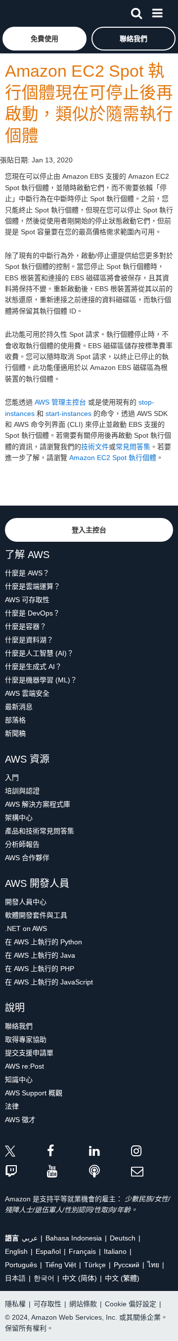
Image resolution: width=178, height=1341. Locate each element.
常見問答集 (133, 447)
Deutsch (122, 1238)
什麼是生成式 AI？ (33, 666)
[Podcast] (110, 1172)
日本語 (15, 1278)
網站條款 (83, 1304)
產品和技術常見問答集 (39, 831)
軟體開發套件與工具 (36, 915)
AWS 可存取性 (27, 600)
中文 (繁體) (122, 1278)
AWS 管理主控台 (60, 402)
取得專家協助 (25, 1039)
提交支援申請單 (29, 1053)
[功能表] (157, 11)
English (16, 1251)
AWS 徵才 (20, 1120)
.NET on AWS (26, 928)
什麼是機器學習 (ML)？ (41, 680)
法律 (12, 1106)
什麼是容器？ (25, 626)
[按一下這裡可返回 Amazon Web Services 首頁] (25, 12)
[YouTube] (68, 1172)
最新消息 (19, 707)
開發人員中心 (25, 902)
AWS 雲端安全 (27, 693)
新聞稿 (15, 733)
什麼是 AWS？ (27, 573)
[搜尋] (136, 11)
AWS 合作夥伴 (27, 858)
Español (48, 1251)
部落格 (15, 720)
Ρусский (126, 1265)
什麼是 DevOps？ (32, 613)
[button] (44, 39)
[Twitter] (26, 1152)
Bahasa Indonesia (73, 1238)
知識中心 (19, 1079)
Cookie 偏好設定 (130, 1304)
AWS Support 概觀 (33, 1093)
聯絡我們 (19, 1026)
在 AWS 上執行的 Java (40, 955)
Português (21, 1265)
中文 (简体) (79, 1278)
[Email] (152, 1172)
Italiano (115, 1251)
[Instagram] (152, 1152)
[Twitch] (26, 1172)
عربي (30, 1238)
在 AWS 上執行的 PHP (39, 969)
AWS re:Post (24, 1066)
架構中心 (19, 818)
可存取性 (47, 1304)
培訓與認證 (22, 791)
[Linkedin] (110, 1152)
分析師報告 (22, 844)
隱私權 (15, 1304)
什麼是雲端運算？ (32, 586)
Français (82, 1251)
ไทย (153, 1265)
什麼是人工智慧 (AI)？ (39, 653)
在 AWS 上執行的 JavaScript (49, 982)
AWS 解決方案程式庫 (37, 804)
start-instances (68, 413)
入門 (12, 777)
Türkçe (95, 1265)
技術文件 (95, 447)
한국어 (44, 1278)
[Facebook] (68, 1152)
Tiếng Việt (60, 1265)
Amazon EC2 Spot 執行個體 (112, 458)
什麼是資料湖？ (29, 640)
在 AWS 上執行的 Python (43, 942)
